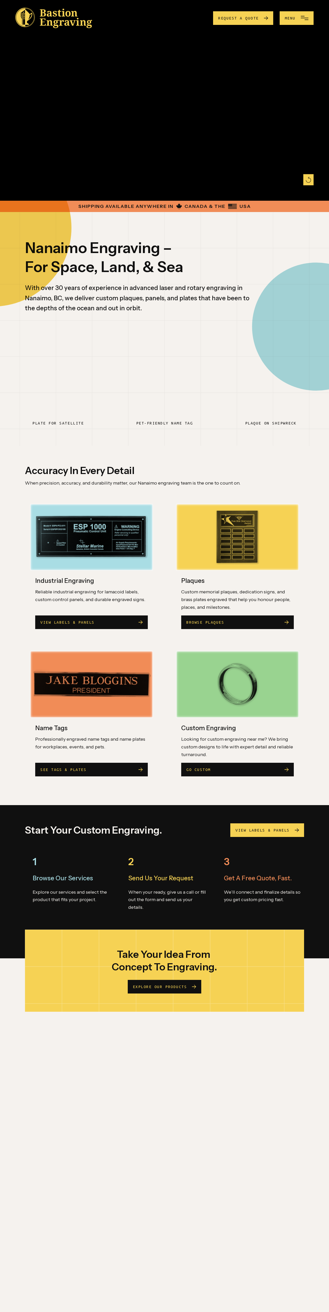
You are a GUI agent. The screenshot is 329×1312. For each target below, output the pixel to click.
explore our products (160, 987)
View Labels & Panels (262, 830)
